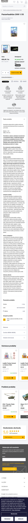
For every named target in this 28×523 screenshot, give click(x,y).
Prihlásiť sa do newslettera (9, 469)
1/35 (24, 311)
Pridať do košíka (15, 72)
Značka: (6, 19)
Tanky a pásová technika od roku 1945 (14, 319)
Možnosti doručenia (20, 68)
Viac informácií (16, 510)
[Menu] (26, 2)
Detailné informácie (7, 77)
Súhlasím (20, 519)
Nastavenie (14, 514)
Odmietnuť (7, 519)
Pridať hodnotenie (8, 437)
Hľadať (24, 6)
